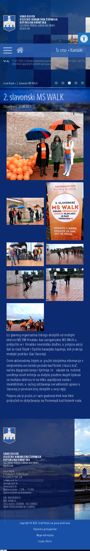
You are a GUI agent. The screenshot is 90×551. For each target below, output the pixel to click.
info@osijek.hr (10, 480)
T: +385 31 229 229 (12, 477)
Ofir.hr (49, 541)
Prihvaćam (1, 550)
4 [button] (76, 83)
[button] (84, 39)
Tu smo (61, 50)
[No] (5, 550)
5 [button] (82, 83)
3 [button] (69, 83)
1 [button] (56, 83)
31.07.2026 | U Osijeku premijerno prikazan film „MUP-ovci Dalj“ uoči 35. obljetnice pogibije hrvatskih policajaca (48, 62)
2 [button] (63, 83)
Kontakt (76, 50)
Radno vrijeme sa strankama (17, 492)
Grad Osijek (8, 83)
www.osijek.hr (10, 486)
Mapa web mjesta (45, 535)
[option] (49, 62)
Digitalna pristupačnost (45, 529)
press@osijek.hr (10, 483)
